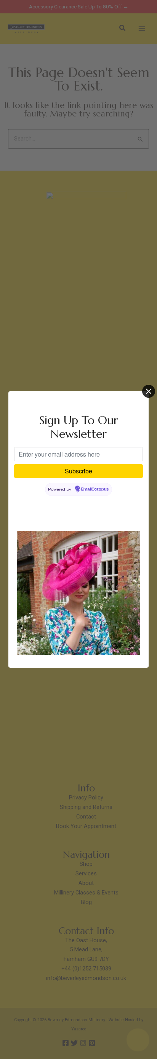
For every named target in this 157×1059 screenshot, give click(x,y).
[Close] (148, 391)
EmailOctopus (95, 489)
